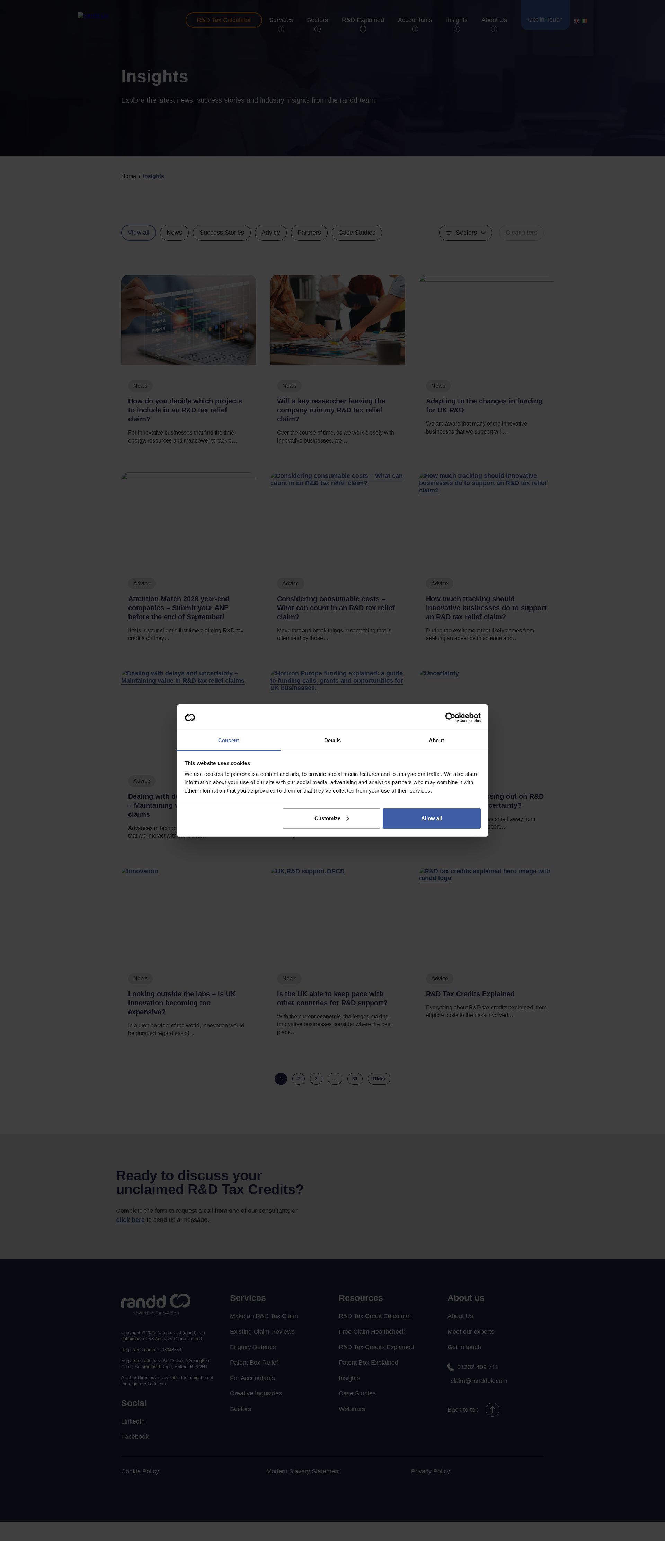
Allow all (431, 818)
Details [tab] (332, 740)
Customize (327, 818)
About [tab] (436, 740)
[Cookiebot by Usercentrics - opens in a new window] (450, 717)
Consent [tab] (228, 740)
